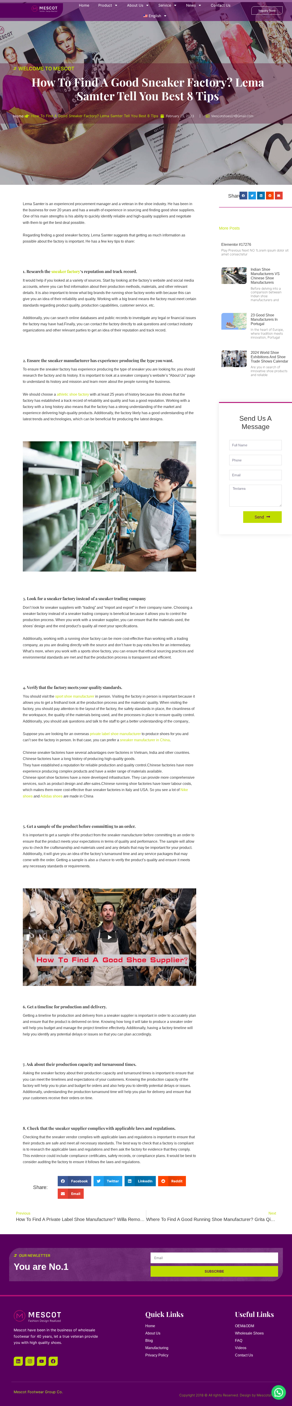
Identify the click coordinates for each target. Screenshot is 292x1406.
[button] (74, 1181)
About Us (135, 5)
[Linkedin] (18, 1361)
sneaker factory (65, 271)
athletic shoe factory (73, 394)
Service (164, 5)
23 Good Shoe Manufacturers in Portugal (264, 319)
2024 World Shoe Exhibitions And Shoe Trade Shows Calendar (269, 357)
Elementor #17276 (236, 244)
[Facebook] (53, 1361)
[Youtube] (41, 1361)
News (191, 5)
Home (84, 5)
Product (105, 5)
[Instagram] (29, 1361)
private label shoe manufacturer (115, 734)
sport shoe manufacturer (74, 696)
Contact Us (220, 5)
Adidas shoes (51, 796)
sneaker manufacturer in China (145, 740)
